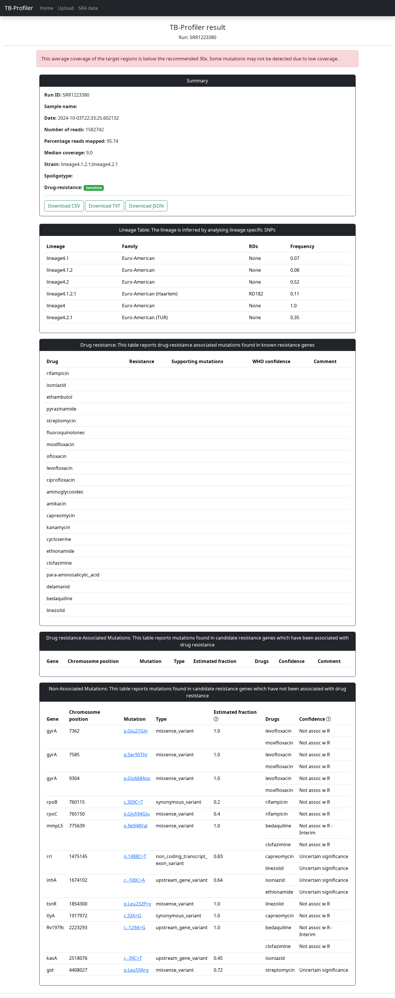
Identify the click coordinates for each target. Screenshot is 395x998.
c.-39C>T (133, 958)
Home (46, 8)
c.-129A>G (134, 927)
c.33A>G (132, 915)
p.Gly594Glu (137, 814)
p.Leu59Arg (136, 970)
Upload (66, 8)
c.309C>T (133, 802)
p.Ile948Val (135, 826)
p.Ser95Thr (136, 754)
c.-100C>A (134, 880)
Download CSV (64, 206)
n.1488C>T (135, 856)
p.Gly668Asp (137, 778)
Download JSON (146, 206)
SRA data (88, 8)
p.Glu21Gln (136, 731)
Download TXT (104, 206)
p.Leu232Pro (137, 904)
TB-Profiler (19, 8)
